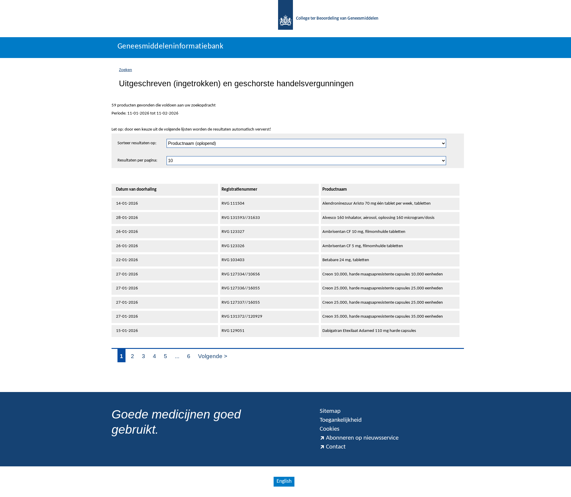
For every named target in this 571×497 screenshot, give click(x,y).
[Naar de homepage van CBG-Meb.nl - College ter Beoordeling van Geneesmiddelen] (285, 18)
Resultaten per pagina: (137, 160)
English (284, 481)
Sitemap (330, 411)
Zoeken (125, 70)
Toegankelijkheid (341, 420)
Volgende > (212, 356)
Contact (336, 447)
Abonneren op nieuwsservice (362, 438)
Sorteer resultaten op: (136, 143)
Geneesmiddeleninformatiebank (170, 47)
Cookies (329, 429)
